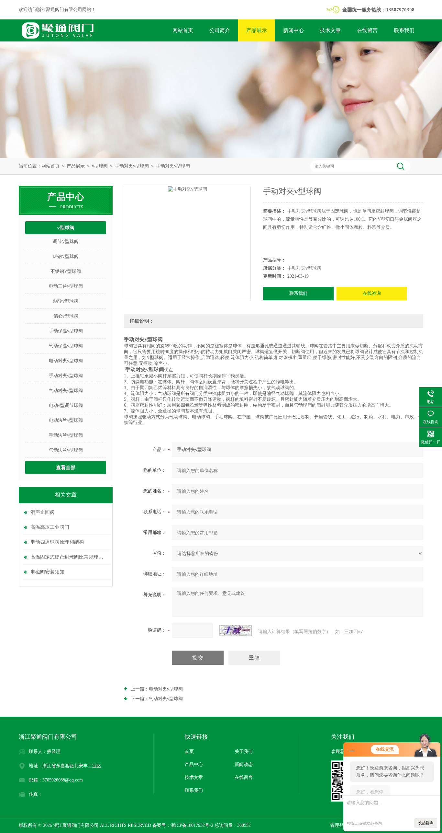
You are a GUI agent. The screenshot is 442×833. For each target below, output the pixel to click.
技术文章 (330, 30)
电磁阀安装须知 (47, 571)
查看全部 (65, 467)
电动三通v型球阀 (66, 286)
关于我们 (244, 751)
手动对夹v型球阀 (132, 166)
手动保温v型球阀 (66, 331)
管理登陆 (339, 825)
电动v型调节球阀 (66, 405)
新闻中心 (293, 30)
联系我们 (404, 30)
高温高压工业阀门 (49, 527)
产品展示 (256, 30)
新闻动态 (244, 764)
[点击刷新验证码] (235, 630)
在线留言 (367, 30)
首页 (189, 751)
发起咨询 (426, 823)
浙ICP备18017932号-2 (192, 825)
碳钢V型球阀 (66, 256)
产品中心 (194, 764)
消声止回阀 (42, 512)
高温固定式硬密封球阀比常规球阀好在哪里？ (68, 557)
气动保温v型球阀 (66, 345)
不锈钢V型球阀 (65, 271)
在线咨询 (372, 293)
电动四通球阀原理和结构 (57, 542)
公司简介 (219, 30)
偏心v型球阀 (65, 316)
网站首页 (182, 30)
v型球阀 (100, 166)
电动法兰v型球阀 (66, 420)
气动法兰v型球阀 (66, 450)
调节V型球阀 (66, 241)
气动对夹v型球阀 (66, 390)
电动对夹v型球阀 (66, 360)
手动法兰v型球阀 (66, 435)
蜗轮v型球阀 (65, 301)
